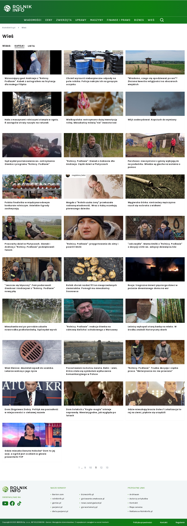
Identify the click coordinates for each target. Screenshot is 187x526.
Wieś (151, 20)
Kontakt (164, 522)
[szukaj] (162, 20)
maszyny (96, 20)
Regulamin (180, 522)
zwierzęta (64, 20)
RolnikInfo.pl (8, 27)
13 (107, 467)
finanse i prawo (118, 20)
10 (90, 467)
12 (101, 467)
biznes (139, 20)
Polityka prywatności (142, 522)
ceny (48, 20)
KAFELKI (19, 46)
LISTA (31, 46)
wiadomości (32, 20)
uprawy (80, 20)
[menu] (5, 503)
